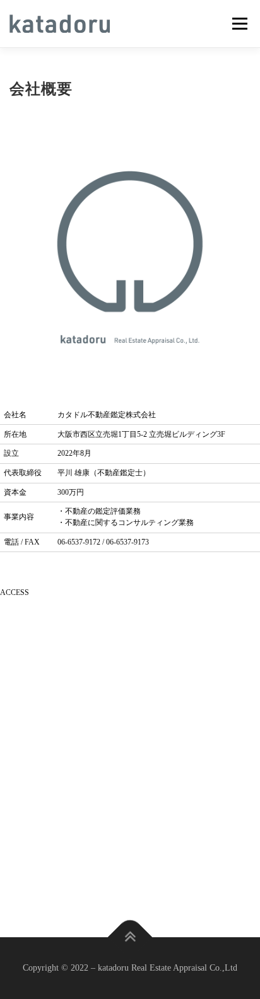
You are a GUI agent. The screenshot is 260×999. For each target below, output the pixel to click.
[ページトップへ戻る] (130, 937)
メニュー (239, 23)
